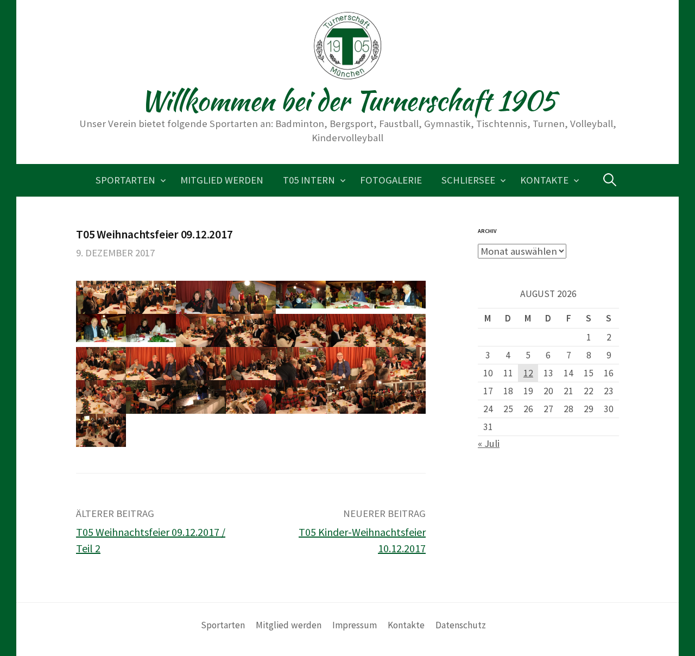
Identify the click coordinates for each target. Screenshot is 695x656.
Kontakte (544, 180)
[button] (101, 297)
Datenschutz (460, 625)
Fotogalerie (391, 180)
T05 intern (309, 180)
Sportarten (125, 180)
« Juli (489, 443)
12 (528, 373)
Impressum (354, 625)
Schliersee (468, 180)
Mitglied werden (221, 180)
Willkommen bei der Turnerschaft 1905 (347, 100)
